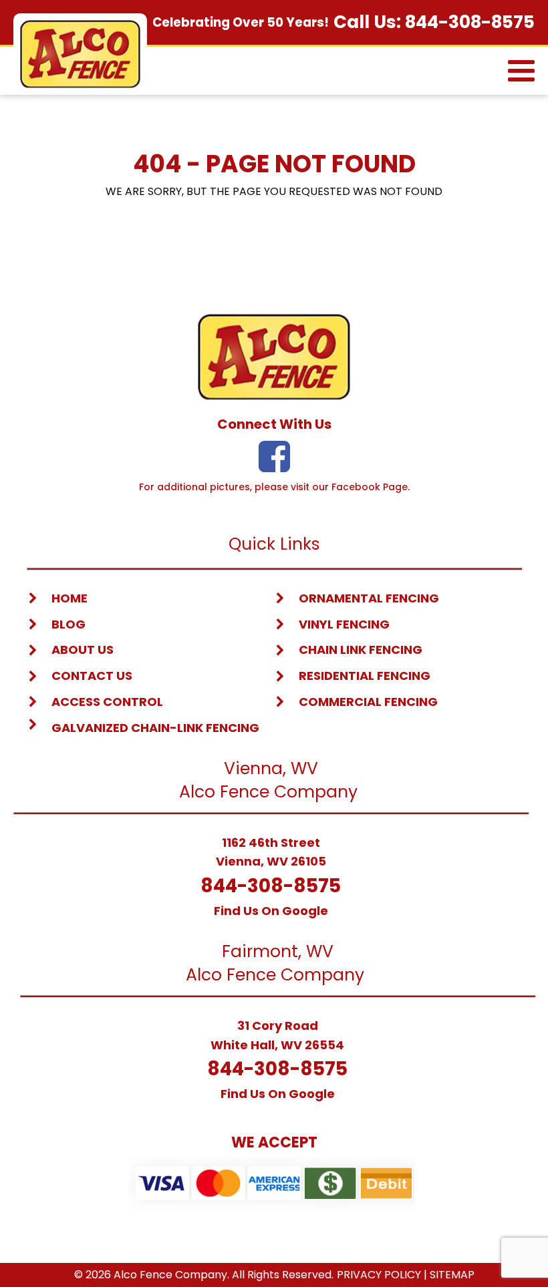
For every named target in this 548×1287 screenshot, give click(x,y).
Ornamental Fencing (369, 598)
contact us (91, 675)
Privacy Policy (379, 1274)
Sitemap (452, 1274)
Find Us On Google (271, 910)
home (69, 598)
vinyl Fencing (344, 624)
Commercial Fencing (368, 701)
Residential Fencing (364, 675)
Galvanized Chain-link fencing (155, 727)
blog (68, 624)
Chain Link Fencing (360, 649)
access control (107, 701)
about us (82, 649)
